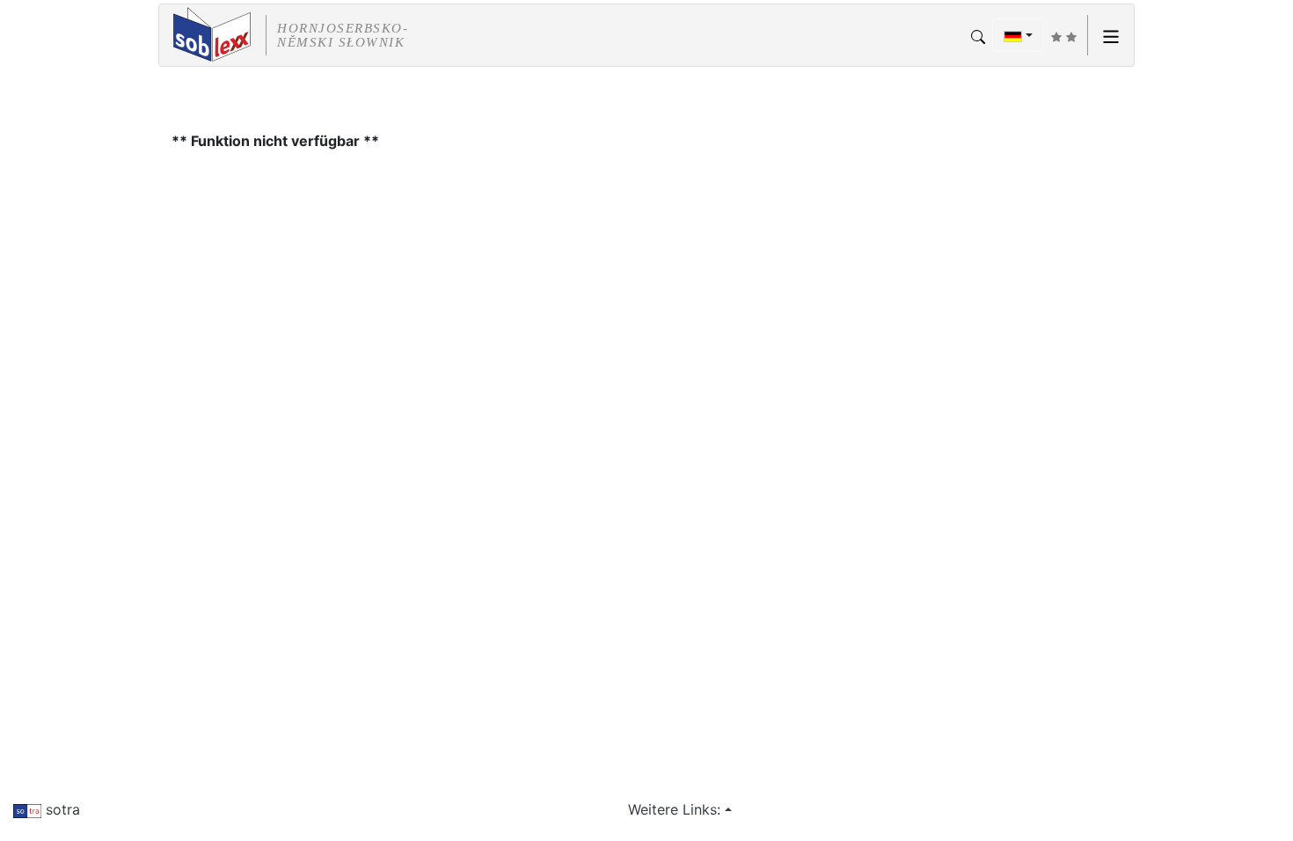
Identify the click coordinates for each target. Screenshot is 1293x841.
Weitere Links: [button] (674, 809)
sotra (60, 809)
